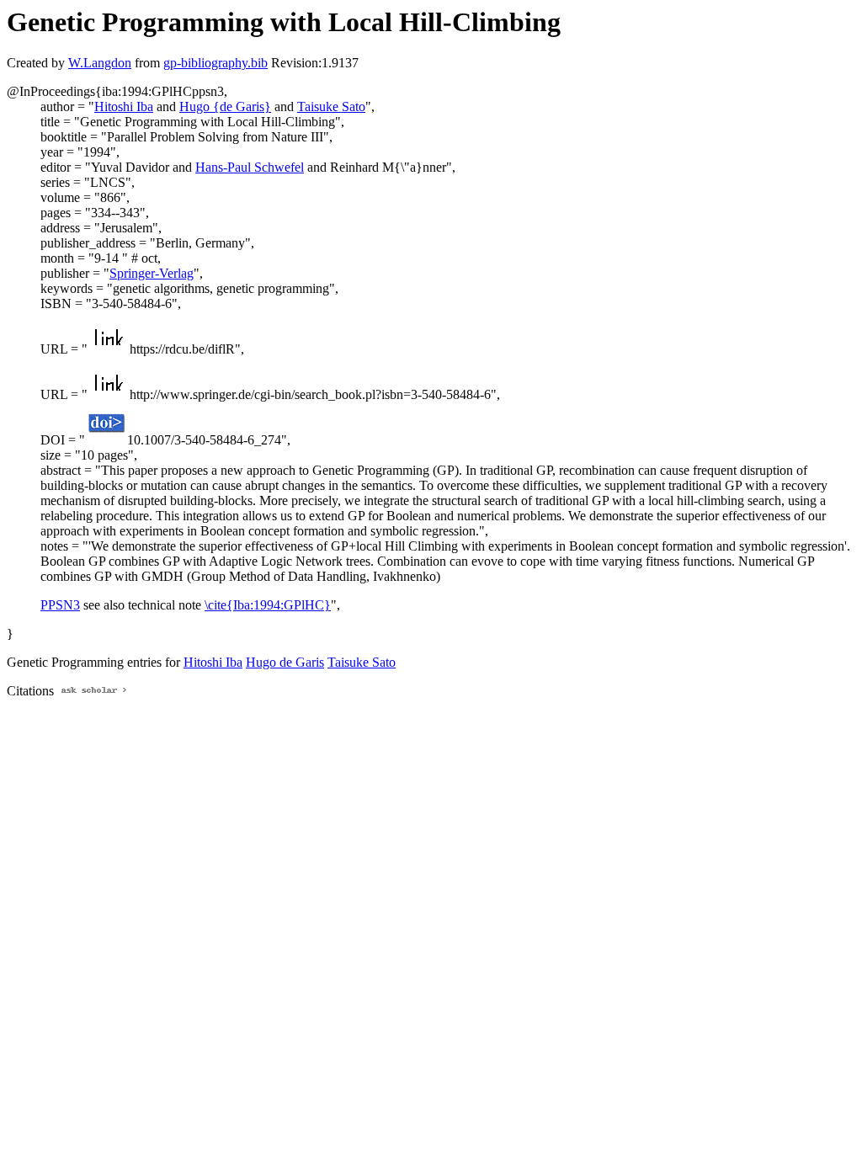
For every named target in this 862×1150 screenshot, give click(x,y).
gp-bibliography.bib (215, 63)
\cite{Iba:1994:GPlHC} (268, 605)
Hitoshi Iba (123, 106)
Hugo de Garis (285, 662)
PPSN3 (60, 605)
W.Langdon (99, 63)
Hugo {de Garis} (225, 106)
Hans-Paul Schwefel (249, 167)
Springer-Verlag (151, 273)
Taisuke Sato (331, 106)
